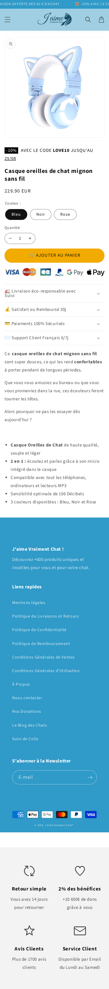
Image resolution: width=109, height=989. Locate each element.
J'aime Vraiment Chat (58, 825)
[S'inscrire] (90, 777)
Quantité (12, 227)
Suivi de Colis (25, 739)
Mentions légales (28, 603)
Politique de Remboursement (41, 644)
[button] (7, 19)
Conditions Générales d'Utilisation (46, 671)
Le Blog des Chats (29, 725)
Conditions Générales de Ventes (43, 657)
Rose (65, 214)
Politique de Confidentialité (39, 630)
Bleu (16, 214)
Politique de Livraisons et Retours (45, 616)
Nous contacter (27, 698)
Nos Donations (26, 712)
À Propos (21, 684)
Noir (40, 214)
